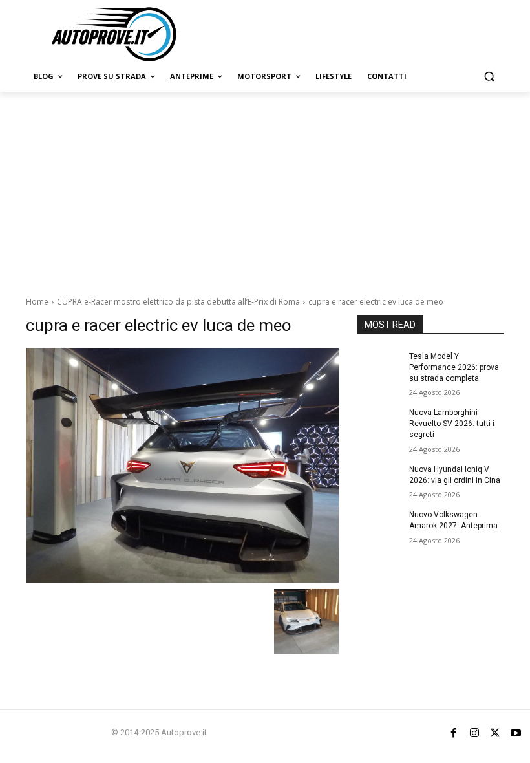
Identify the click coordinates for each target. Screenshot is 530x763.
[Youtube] (516, 732)
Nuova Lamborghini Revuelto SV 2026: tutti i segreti (451, 423)
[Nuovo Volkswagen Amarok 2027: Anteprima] (379, 525)
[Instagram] (474, 732)
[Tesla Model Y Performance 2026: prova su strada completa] (379, 366)
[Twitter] (495, 732)
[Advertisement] (265, 188)
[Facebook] (454, 732)
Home (37, 301)
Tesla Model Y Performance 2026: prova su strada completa (454, 367)
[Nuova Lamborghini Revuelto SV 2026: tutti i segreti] (379, 422)
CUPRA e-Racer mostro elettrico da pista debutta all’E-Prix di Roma (178, 301)
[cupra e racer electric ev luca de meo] (182, 465)
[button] (489, 76)
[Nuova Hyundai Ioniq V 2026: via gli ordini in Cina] (379, 479)
